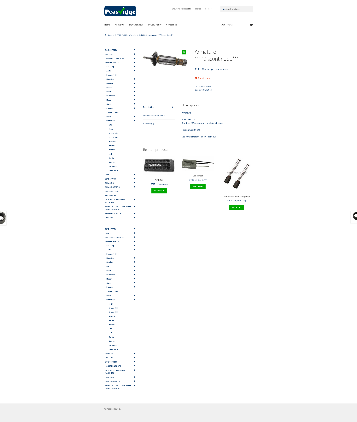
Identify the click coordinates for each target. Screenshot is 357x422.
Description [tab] (148, 107)
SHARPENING (110, 195)
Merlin (111, 158)
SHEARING (109, 183)
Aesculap (110, 66)
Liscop (109, 87)
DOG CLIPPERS (111, 50)
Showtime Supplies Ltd (181, 9)
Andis (108, 70)
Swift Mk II (112, 166)
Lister (108, 91)
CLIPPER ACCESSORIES (114, 58)
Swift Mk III (143, 35)
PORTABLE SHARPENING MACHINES (115, 201)
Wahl (108, 116)
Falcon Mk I (113, 133)
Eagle (110, 129)
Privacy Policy (154, 24)
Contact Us (171, 24)
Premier (109, 108)
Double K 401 (111, 75)
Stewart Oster (112, 112)
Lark (110, 154)
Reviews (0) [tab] (148, 123)
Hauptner (110, 79)
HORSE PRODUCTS (113, 213)
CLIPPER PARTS (121, 35)
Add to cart (159, 190)
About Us (119, 24)
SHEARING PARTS (112, 187)
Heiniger (110, 83)
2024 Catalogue (136, 24)
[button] (184, 52)
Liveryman (110, 95)
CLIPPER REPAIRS (112, 191)
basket (198, 9)
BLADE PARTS (110, 179)
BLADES (108, 174)
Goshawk (112, 141)
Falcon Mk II (113, 137)
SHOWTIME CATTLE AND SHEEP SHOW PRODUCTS (118, 208)
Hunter (111, 149)
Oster (108, 104)
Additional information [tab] (154, 115)
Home (107, 24)
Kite (110, 125)
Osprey (111, 162)
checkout (208, 9)
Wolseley (133, 35)
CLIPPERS (109, 54)
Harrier (111, 145)
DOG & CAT (109, 217)
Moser (109, 100)
